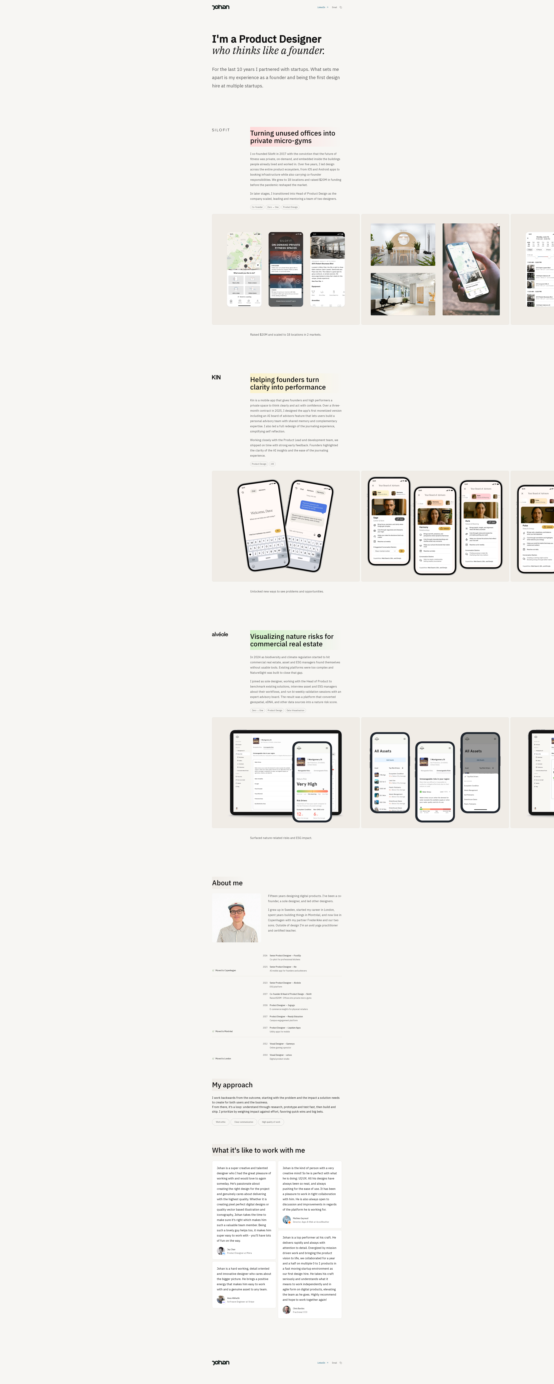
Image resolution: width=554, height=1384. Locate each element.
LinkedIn (321, 7)
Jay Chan (231, 1249)
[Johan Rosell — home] (220, 7)
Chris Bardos (298, 1308)
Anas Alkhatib (233, 1298)
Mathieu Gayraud (300, 1218)
